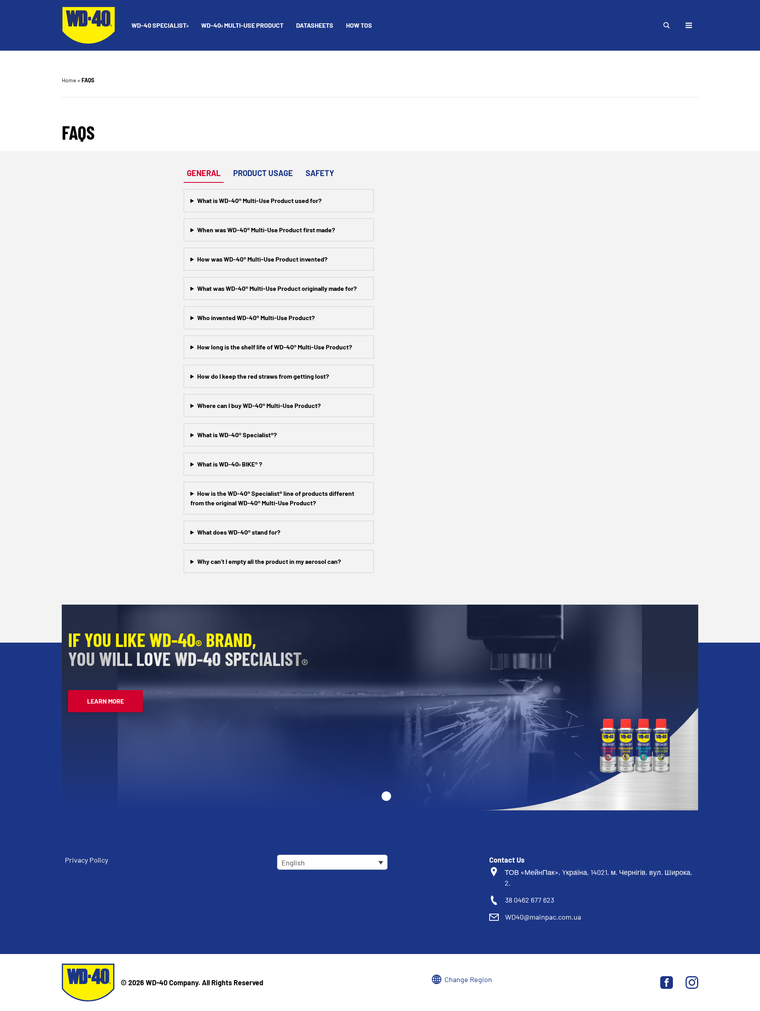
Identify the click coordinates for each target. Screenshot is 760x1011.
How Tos (359, 25)
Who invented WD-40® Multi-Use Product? (256, 317)
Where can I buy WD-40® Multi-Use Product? (259, 405)
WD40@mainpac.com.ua (543, 916)
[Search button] (666, 25)
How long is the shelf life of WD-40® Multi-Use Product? (274, 347)
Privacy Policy (86, 859)
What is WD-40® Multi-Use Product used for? (259, 200)
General (203, 173)
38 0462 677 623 (529, 899)
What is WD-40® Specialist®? (237, 434)
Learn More (105, 701)
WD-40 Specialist (159, 25)
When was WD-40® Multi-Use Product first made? (266, 229)
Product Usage (263, 173)
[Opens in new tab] (666, 982)
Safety (320, 173)
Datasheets (314, 25)
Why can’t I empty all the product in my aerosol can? (269, 561)
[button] (386, 796)
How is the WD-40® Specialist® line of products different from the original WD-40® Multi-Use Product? (272, 497)
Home (69, 80)
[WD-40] (89, 25)
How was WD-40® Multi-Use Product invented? (262, 259)
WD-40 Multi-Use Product (242, 25)
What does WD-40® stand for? (238, 532)
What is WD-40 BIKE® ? (229, 464)
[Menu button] (688, 25)
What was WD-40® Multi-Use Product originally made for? (277, 288)
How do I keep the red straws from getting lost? (263, 376)
